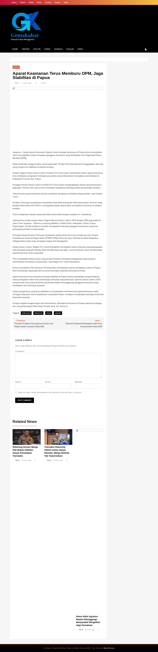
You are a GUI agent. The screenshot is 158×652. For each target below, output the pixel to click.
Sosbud (48, 2)
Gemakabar (25, 35)
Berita (16, 67)
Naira (17, 83)
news (48, 313)
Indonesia (26, 313)
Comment (20, 351)
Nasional (38, 313)
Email (48, 382)
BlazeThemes (109, 648)
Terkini (22, 2)
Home (14, 2)
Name (18, 382)
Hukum (57, 2)
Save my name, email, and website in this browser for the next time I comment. (50, 392)
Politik (31, 2)
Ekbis (39, 2)
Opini (66, 2)
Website (78, 382)
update (58, 313)
